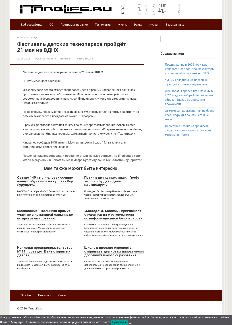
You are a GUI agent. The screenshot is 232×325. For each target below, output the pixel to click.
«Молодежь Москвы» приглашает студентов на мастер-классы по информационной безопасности (113, 215)
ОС (51, 24)
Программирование (74, 24)
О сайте (26, 295)
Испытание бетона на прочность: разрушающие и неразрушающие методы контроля (188, 130)
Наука (138, 24)
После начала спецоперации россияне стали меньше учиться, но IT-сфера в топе (82, 155)
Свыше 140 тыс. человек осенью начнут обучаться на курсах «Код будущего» (45, 181)
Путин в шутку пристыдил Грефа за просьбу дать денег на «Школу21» (111, 181)
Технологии (103, 24)
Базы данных (174, 24)
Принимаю (119, 322)
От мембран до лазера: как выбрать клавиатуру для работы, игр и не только (189, 115)
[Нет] (130, 323)
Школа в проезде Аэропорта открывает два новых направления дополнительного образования (114, 251)
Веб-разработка (31, 24)
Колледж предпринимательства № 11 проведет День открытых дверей (44, 251)
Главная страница (27, 37)
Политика (44, 295)
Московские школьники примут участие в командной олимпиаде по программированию (45, 215)
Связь (62, 295)
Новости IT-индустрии (58, 58)
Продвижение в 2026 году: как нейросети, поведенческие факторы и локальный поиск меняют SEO (189, 69)
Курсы (153, 24)
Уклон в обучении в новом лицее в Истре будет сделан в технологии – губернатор (82, 160)
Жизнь (122, 24)
